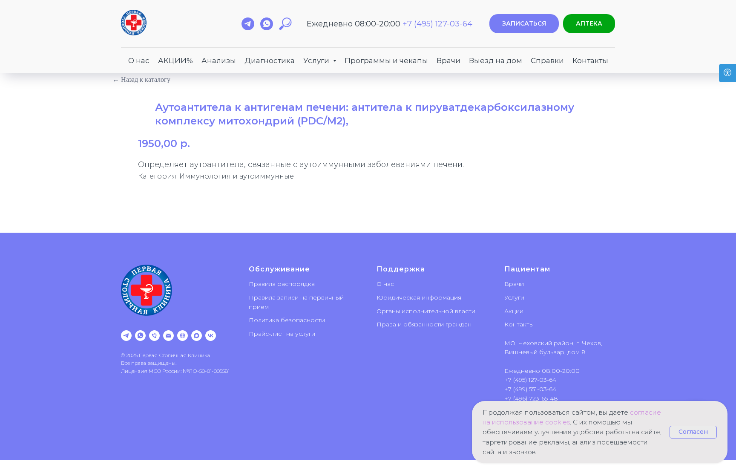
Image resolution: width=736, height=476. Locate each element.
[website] (182, 335)
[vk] (210, 335)
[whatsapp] (266, 23)
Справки (547, 60)
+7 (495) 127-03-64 (437, 24)
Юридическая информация (419, 297)
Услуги (514, 297)
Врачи (448, 60)
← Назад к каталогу (141, 79)
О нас (139, 60)
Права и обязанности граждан (424, 324)
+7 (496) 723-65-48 (531, 398)
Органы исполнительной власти (426, 311)
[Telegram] (126, 335)
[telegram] (248, 23)
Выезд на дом (495, 60)
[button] (524, 23)
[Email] (168, 335)
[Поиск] (285, 23)
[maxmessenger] (196, 335)
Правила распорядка (282, 284)
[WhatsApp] (140, 335)
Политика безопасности (287, 320)
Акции (513, 311)
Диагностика (269, 60)
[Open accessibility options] (727, 73)
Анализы (218, 60)
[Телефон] (154, 335)
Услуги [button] (317, 60)
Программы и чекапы (386, 60)
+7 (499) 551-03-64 (530, 389)
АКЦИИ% (175, 60)
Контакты (590, 60)
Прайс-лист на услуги (282, 334)
